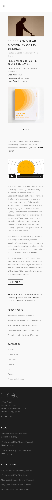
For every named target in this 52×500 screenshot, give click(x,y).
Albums (28, 53)
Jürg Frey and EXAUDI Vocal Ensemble (24, 320)
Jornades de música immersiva (21, 316)
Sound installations (16, 379)
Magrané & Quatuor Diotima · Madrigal (17, 480)
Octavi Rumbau (14, 68)
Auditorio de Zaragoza (25, 294)
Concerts (12, 359)
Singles (11, 374)
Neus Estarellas (14, 81)
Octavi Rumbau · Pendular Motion (15, 489)
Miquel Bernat (14, 78)
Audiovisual (13, 355)
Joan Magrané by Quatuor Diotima (22, 325)
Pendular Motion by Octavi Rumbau (23, 335)
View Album (15, 282)
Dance (11, 364)
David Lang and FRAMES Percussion (23, 330)
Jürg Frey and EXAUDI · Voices (14, 475)
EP (9, 369)
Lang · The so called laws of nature (16, 485)
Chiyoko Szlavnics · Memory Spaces (16, 470)
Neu (36, 53)
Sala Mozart (29, 301)
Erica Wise (12, 75)
